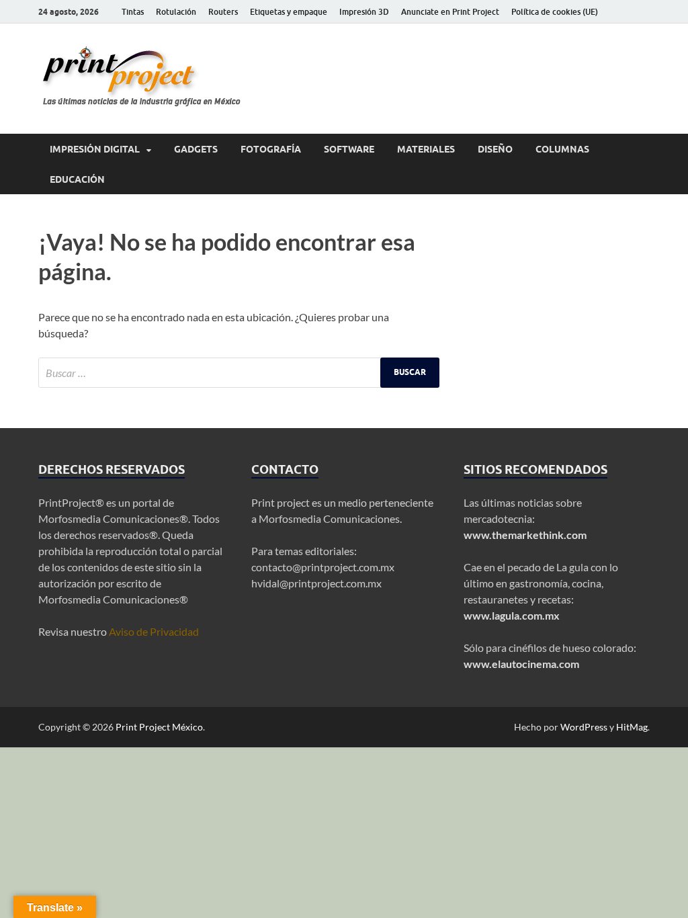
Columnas (562, 149)
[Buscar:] (238, 373)
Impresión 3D (364, 12)
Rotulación (176, 12)
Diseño (495, 149)
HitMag (632, 727)
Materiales (426, 149)
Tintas (133, 12)
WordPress (583, 727)
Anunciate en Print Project (450, 12)
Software (349, 149)
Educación (77, 179)
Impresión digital (95, 149)
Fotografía (271, 149)
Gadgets (196, 149)
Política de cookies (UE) (554, 12)
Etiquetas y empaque (288, 12)
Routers (223, 12)
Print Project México (159, 727)
